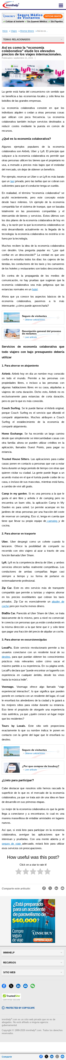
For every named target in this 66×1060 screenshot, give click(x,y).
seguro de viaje (12, 843)
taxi (12, 181)
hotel (34, 289)
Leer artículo (31, 337)
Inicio (5, 31)
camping (52, 521)
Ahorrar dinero (27, 31)
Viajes (14, 31)
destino (6, 656)
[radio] (18, 872)
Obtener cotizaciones (35, 320)
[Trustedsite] (11, 1000)
